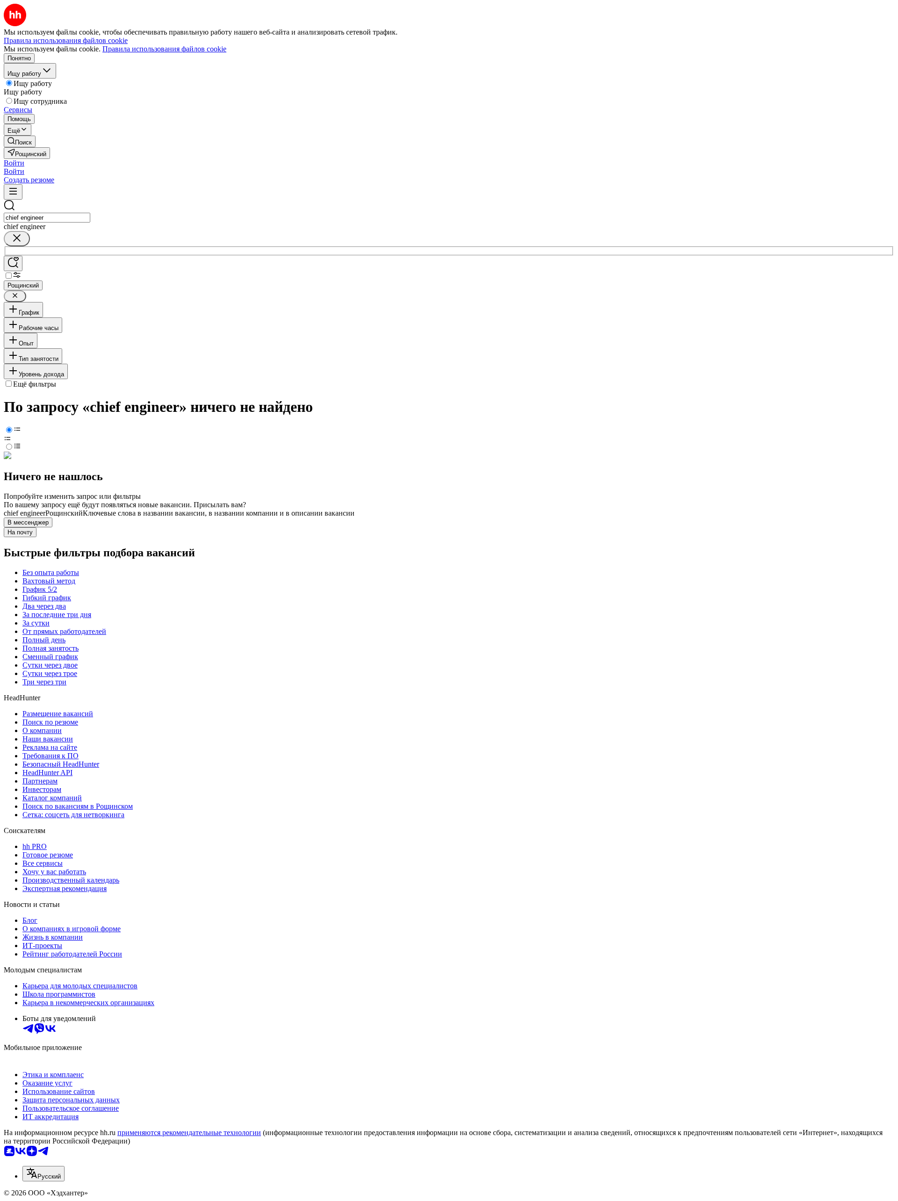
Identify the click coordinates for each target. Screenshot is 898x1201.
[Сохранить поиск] (13, 263)
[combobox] (47, 218)
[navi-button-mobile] (13, 192)
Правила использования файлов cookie (164, 49)
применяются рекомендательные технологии (189, 1132)
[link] (20, 141)
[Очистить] (17, 238)
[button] (14, 163)
